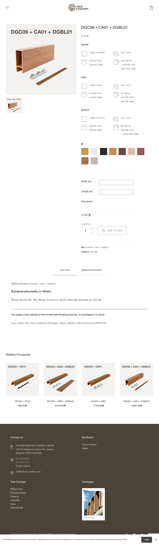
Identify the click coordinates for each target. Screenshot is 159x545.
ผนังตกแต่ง (15, 500)
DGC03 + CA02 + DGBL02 (60, 401)
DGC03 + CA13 (22, 401)
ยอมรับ (146, 539)
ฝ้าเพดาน (14, 497)
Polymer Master (89, 445)
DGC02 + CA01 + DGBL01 (136, 401)
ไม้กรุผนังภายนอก (18, 493)
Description (65, 270)
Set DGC (94, 251)
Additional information (91, 270)
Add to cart (115, 231)
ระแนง (12, 504)
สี (82, 144)
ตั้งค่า (125, 539)
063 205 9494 (22, 459)
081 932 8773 (22, 462)
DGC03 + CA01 (98, 401)
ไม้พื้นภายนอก (16, 489)
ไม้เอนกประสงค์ (16, 508)
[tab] (65, 270)
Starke (85, 448)
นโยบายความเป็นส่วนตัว (77, 539)
